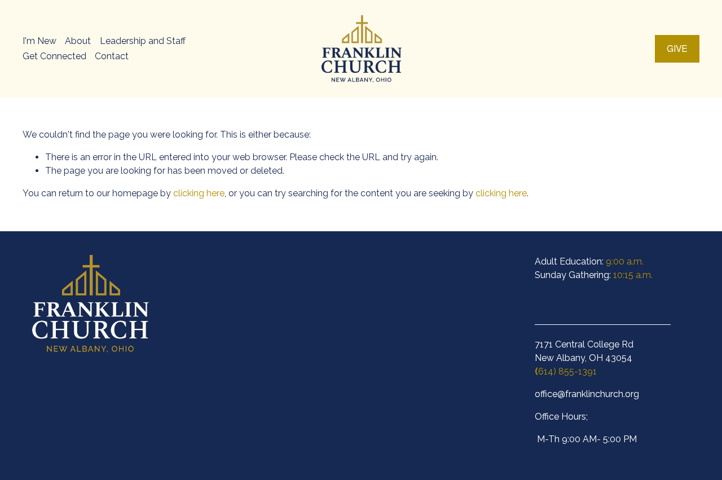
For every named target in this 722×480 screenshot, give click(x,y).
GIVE (677, 49)
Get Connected (54, 56)
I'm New (39, 41)
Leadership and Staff (143, 41)
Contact (112, 56)
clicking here (198, 193)
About (78, 41)
